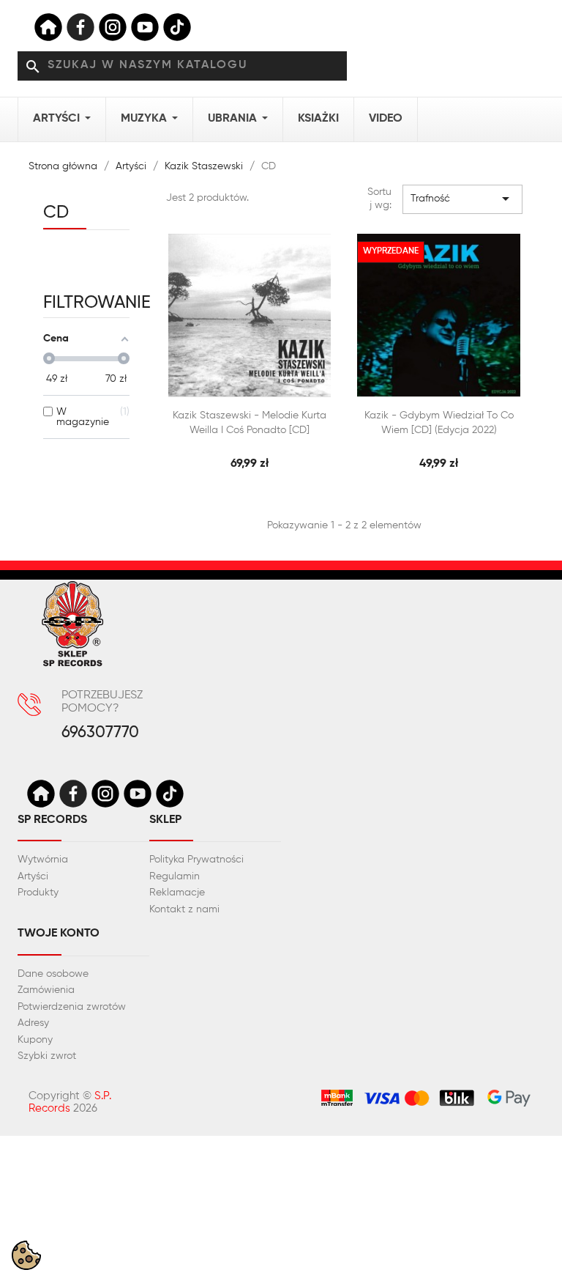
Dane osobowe (53, 974)
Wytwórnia (43, 859)
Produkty (38, 892)
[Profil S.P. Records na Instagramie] (105, 793)
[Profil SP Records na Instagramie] (112, 27)
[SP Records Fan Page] (80, 27)
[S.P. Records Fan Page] (73, 793)
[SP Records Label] (48, 27)
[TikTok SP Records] (177, 27)
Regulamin (174, 876)
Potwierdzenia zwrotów (72, 1007)
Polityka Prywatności (196, 859)
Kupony (35, 1040)
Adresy (33, 1023)
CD (56, 212)
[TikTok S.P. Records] (169, 793)
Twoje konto (59, 933)
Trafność (462, 198)
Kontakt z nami (184, 909)
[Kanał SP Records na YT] (145, 27)
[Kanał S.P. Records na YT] (137, 793)
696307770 (100, 733)
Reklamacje (177, 892)
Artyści (33, 876)
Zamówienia (46, 990)
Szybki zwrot (47, 1056)
